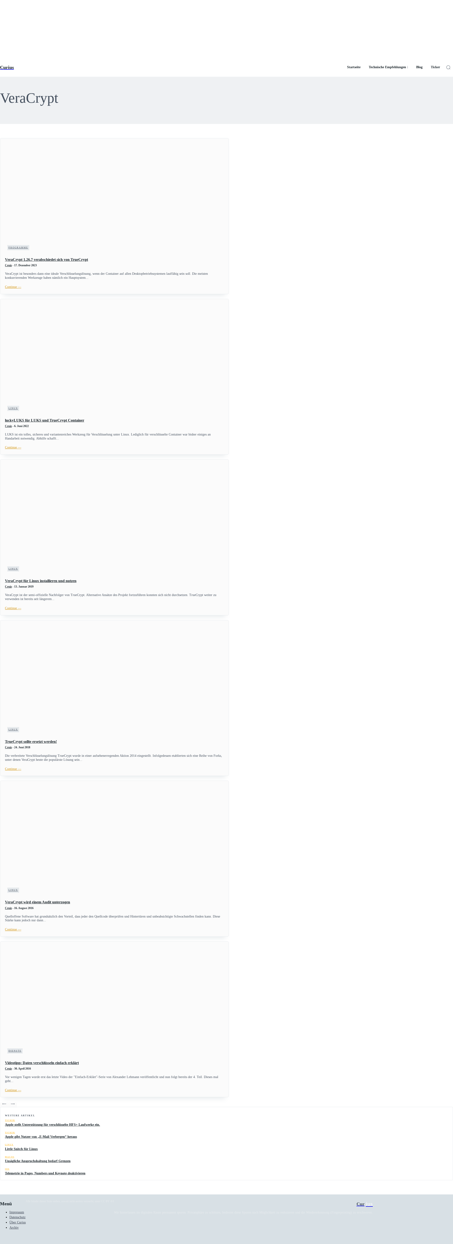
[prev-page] (4, 1105)
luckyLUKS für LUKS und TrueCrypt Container (44, 420)
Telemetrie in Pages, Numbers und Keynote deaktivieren (45, 1173)
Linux (13, 408)
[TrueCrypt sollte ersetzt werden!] (114, 680)
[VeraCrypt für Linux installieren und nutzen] (114, 519)
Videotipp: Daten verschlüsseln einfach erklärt (42, 1063)
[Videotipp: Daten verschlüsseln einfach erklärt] (114, 1001)
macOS (9, 1157)
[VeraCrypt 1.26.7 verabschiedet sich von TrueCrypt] (114, 198)
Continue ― (13, 287)
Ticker (10, 1120)
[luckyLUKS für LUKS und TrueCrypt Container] (114, 358)
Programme (18, 247)
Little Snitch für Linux (21, 1149)
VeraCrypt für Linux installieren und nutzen (40, 581)
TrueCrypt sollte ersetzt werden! (31, 742)
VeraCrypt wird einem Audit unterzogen (37, 902)
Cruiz (8, 265)
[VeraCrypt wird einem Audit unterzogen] (114, 840)
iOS (7, 1169)
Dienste (14, 1050)
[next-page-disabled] (12, 1105)
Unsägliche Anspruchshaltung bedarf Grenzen (38, 1161)
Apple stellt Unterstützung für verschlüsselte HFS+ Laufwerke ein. (52, 1124)
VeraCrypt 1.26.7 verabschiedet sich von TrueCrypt (46, 260)
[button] (448, 67)
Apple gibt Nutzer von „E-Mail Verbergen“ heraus (41, 1136)
